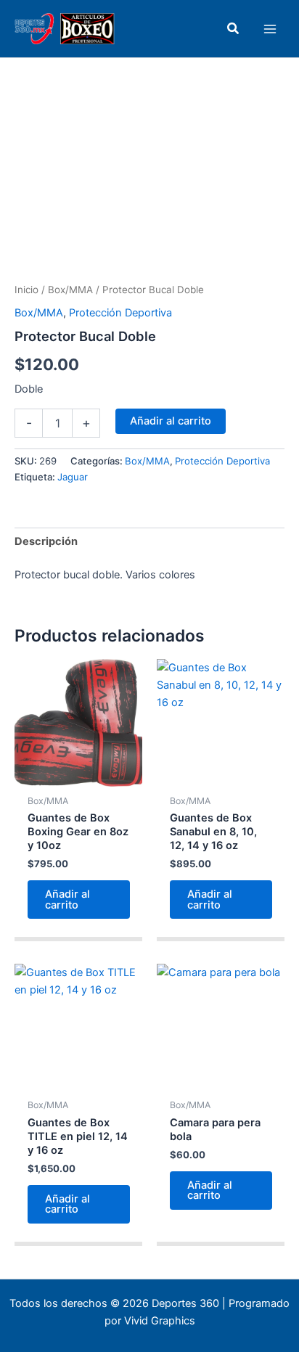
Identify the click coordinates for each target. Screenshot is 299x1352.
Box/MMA (70, 289)
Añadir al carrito (170, 420)
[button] (233, 29)
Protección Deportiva (120, 312)
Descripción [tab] (46, 541)
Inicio (26, 289)
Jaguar (72, 477)
